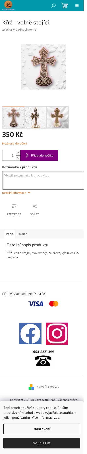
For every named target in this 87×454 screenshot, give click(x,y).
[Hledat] (53, 5)
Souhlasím (41, 443)
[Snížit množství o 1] (18, 158)
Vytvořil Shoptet (48, 387)
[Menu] (76, 5)
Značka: (19, 30)
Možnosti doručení (14, 144)
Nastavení (42, 428)
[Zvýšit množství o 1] (18, 152)
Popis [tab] (10, 234)
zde (56, 417)
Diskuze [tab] (22, 234)
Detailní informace (14, 193)
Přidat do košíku (42, 155)
